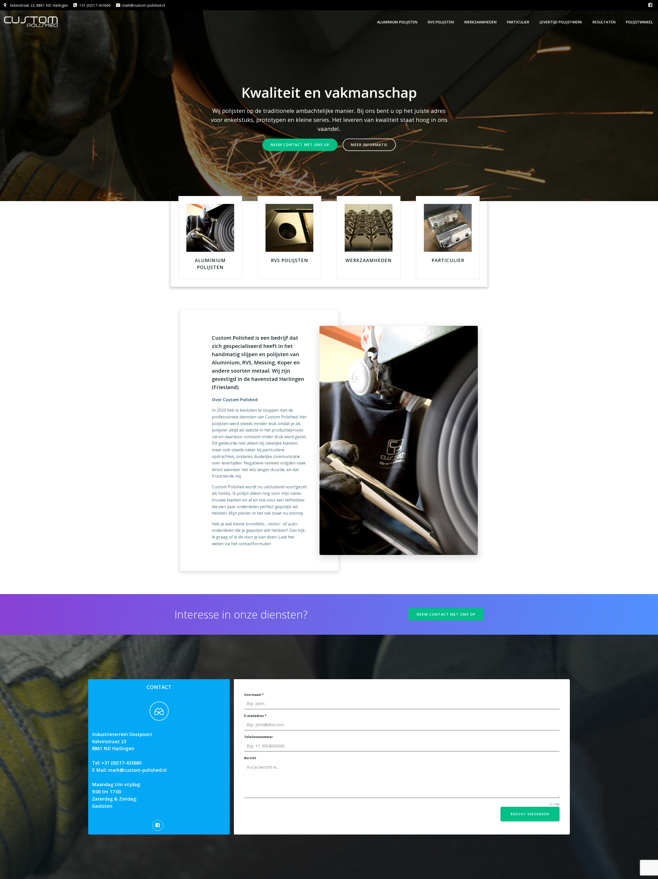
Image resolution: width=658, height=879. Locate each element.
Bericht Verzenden (530, 814)
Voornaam (254, 695)
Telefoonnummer (258, 737)
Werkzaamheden (480, 22)
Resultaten (604, 22)
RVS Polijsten (441, 22)
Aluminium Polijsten (397, 22)
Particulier (518, 22)
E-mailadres (255, 716)
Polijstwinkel (639, 22)
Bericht (250, 758)
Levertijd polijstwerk (561, 22)
